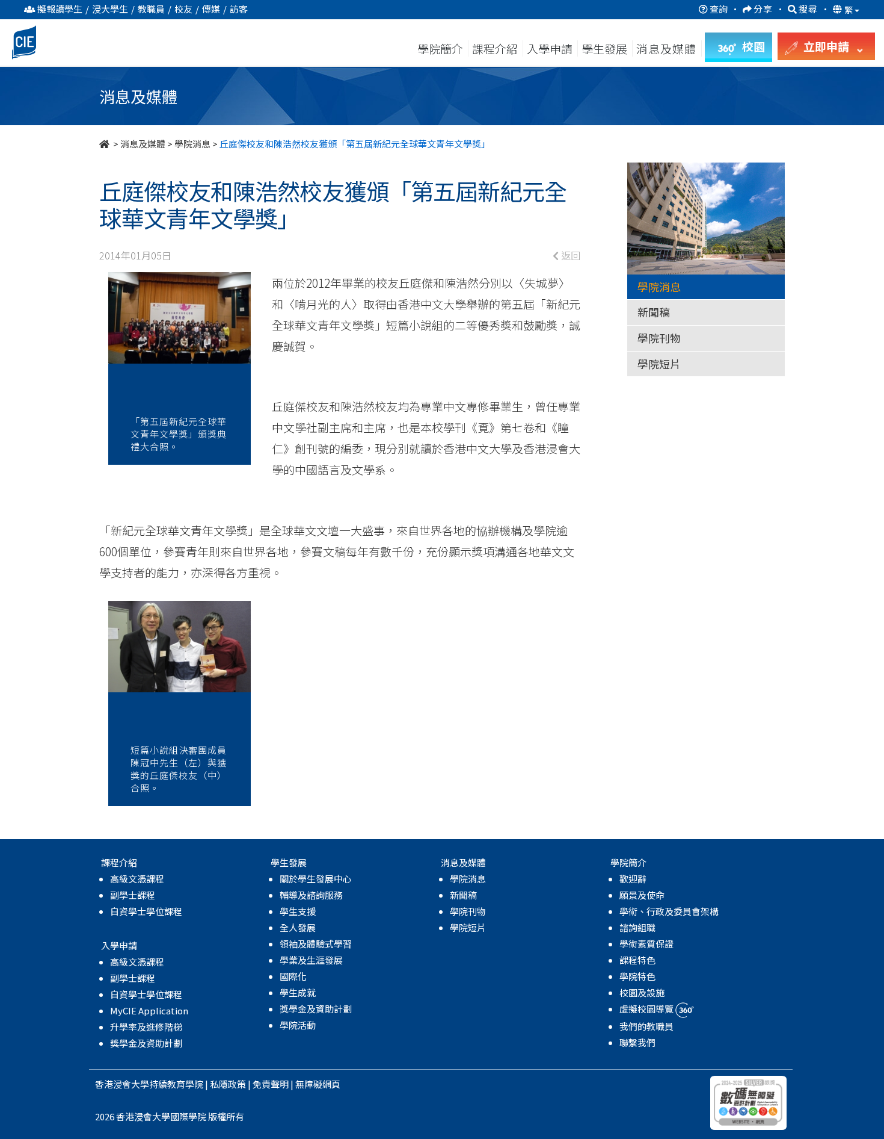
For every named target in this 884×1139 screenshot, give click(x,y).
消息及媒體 (142, 143)
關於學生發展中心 (316, 878)
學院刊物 (659, 338)
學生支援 (298, 911)
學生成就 (298, 992)
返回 (569, 255)
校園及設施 (642, 992)
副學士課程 (132, 895)
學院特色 (637, 976)
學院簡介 (440, 48)
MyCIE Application (149, 1010)
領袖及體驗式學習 (316, 943)
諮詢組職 (637, 927)
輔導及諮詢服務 (311, 895)
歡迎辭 (632, 878)
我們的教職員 (646, 1026)
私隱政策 (228, 1084)
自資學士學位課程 (146, 911)
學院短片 (659, 363)
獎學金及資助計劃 (146, 1043)
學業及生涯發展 (311, 960)
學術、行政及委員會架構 (669, 911)
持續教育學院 (176, 1084)
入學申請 (549, 48)
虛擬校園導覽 (647, 1008)
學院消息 (192, 143)
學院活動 (298, 1025)
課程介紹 (496, 48)
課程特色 (637, 960)
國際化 (293, 976)
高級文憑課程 (137, 878)
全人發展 (298, 927)
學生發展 (604, 48)
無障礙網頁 (317, 1084)
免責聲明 (271, 1084)
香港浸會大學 (122, 1084)
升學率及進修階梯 (146, 1026)
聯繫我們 (637, 1042)
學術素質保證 (646, 943)
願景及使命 (642, 895)
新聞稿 (653, 312)
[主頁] (105, 143)
